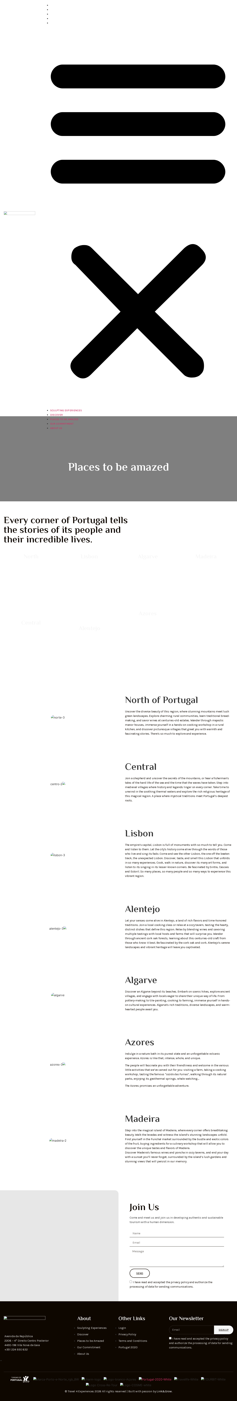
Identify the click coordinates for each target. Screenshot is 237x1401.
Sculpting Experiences (69, 5)
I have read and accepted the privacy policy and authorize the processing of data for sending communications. (201, 1343)
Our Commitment (64, 18)
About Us (59, 23)
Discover (59, 9)
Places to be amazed (67, 14)
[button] (138, 216)
